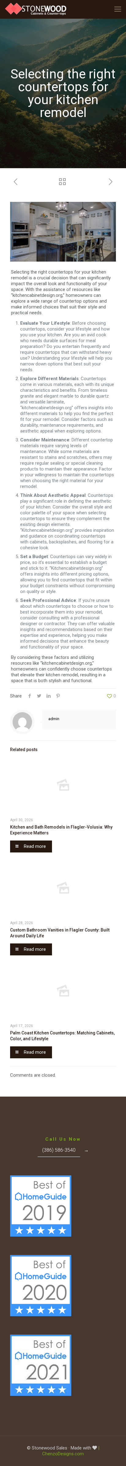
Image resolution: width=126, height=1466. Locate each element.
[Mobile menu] (118, 9)
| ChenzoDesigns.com (70, 1451)
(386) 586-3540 (59, 1150)
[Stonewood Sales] (36, 9)
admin (53, 718)
